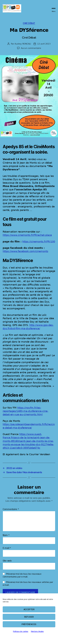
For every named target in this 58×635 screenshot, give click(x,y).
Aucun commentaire (31, 48)
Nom (6, 535)
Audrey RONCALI (23, 44)
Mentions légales (37, 631)
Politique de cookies (20, 631)
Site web (7, 561)
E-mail (7, 548)
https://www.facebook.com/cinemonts (25, 251)
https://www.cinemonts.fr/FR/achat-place (27, 235)
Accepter (29, 609)
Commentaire (11, 509)
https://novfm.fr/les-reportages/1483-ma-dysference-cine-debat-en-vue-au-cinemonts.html (25, 411)
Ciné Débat (29, 23)
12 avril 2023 (44, 44)
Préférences (29, 624)
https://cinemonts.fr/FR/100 (38, 241)
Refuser (29, 617)
